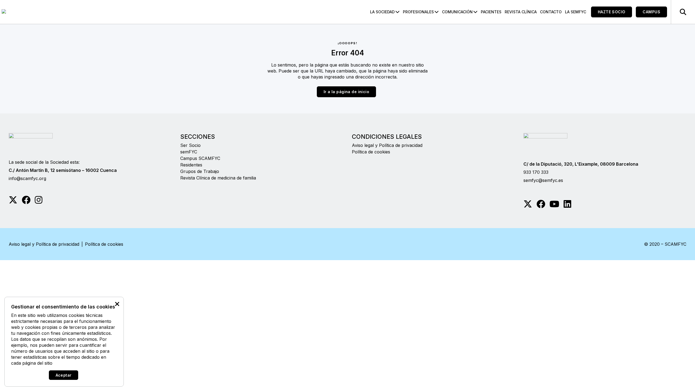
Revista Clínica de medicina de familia (218, 178)
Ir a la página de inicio (346, 91)
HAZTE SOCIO (612, 12)
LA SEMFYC (575, 12)
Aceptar (64, 375)
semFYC (188, 151)
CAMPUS (651, 12)
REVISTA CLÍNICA (521, 12)
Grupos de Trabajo (199, 171)
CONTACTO (551, 12)
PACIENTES (491, 12)
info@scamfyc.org (27, 178)
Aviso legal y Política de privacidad (387, 145)
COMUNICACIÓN (457, 12)
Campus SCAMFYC (200, 158)
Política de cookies (371, 151)
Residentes (191, 165)
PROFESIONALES (418, 12)
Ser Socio (190, 145)
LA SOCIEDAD (382, 12)
